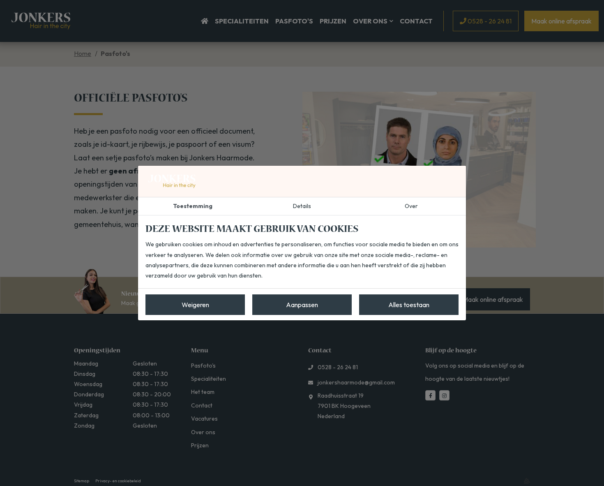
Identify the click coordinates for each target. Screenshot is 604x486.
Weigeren (195, 305)
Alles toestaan (408, 305)
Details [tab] (302, 206)
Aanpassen (302, 305)
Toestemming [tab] (192, 206)
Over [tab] (411, 206)
